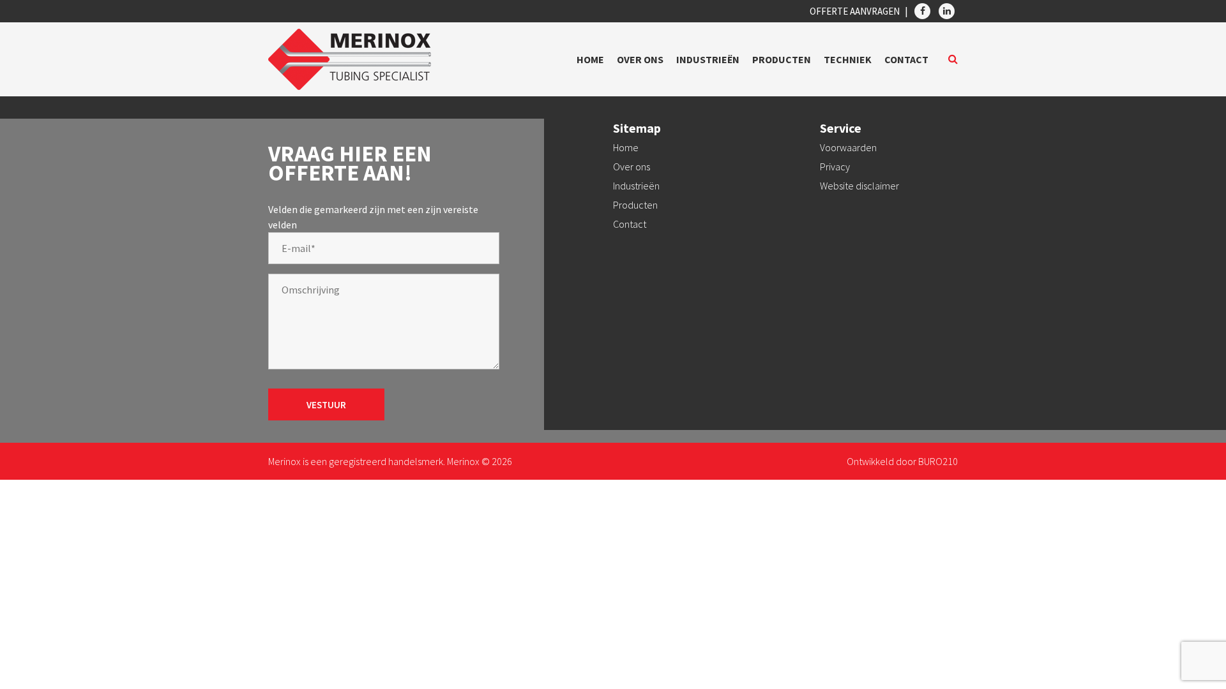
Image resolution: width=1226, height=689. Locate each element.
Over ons (640, 59)
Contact (906, 59)
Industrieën (707, 59)
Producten (781, 59)
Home (590, 59)
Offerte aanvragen (855, 11)
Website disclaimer (859, 185)
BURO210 (938, 461)
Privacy (835, 166)
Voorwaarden (848, 147)
